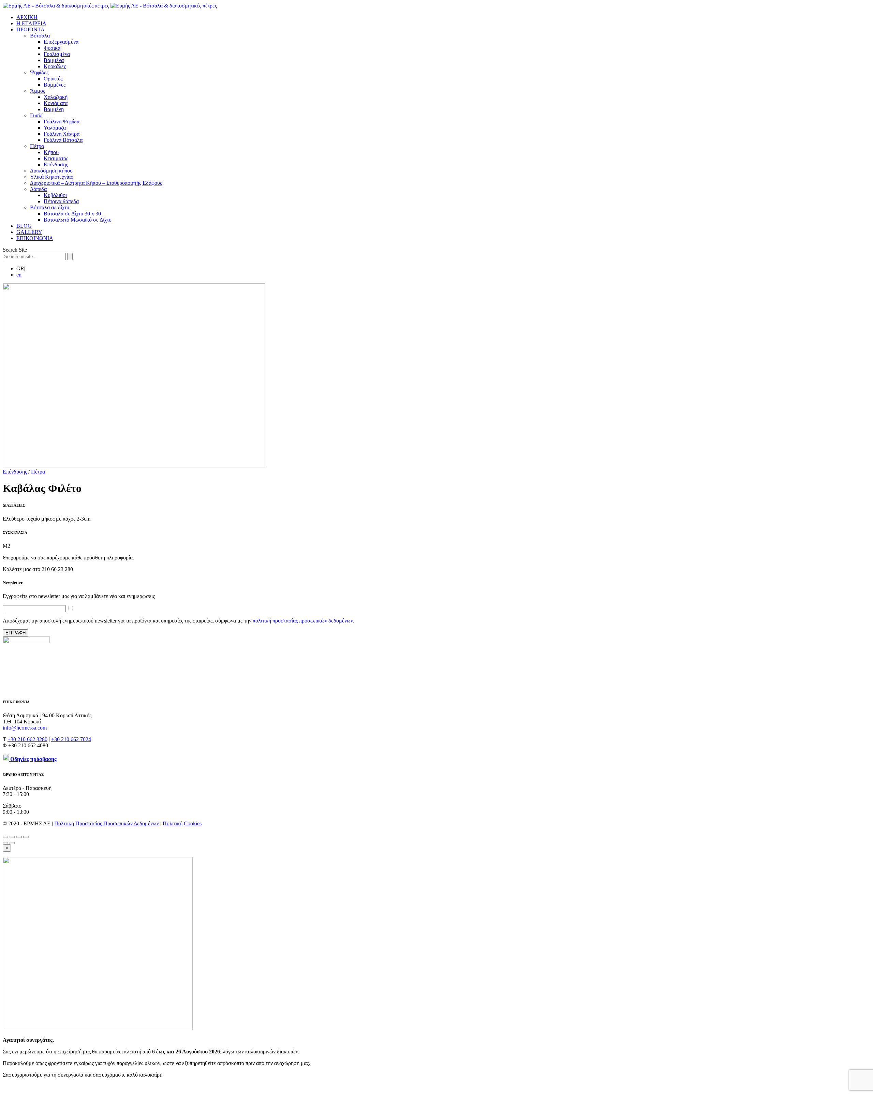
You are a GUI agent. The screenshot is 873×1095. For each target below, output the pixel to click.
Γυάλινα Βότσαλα (63, 140)
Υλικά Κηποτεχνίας (51, 177)
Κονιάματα (56, 103)
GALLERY (29, 232)
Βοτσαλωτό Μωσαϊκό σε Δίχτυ (78, 220)
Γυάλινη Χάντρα (61, 134)
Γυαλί (36, 115)
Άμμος (37, 91)
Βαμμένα (54, 60)
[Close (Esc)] (5, 837)
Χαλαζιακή (56, 97)
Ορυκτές (53, 78)
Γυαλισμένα (57, 54)
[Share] (12, 837)
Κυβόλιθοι (55, 195)
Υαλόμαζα (55, 128)
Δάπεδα (38, 189)
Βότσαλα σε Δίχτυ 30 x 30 (72, 213)
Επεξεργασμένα (61, 42)
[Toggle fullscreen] (19, 837)
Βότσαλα (40, 36)
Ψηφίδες (39, 72)
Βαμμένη (54, 109)
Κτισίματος (56, 158)
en (18, 275)
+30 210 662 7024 (71, 739)
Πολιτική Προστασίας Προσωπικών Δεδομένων (106, 823)
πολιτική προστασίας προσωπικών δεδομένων (303, 621)
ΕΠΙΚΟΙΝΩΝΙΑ (34, 238)
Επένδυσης (56, 164)
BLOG (24, 226)
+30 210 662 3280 (27, 739)
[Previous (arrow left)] (5, 843)
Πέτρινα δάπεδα (61, 201)
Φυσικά (52, 48)
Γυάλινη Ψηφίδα (61, 121)
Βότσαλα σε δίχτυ (49, 207)
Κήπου (51, 152)
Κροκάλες (55, 66)
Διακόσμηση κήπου (51, 171)
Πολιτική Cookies (182, 823)
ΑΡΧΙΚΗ (27, 17)
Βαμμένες (54, 85)
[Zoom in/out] (26, 837)
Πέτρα (37, 146)
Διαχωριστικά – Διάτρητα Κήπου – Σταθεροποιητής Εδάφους (96, 183)
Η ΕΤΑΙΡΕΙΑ (31, 23)
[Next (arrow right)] (12, 843)
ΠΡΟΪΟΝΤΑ (30, 29)
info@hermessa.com (25, 728)
